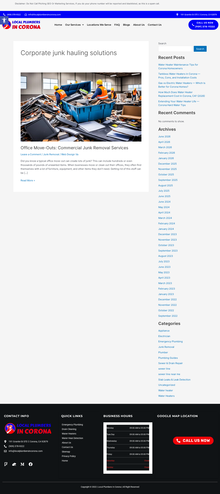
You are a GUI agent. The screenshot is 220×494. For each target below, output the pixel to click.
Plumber (163, 352)
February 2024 (166, 223)
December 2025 (167, 163)
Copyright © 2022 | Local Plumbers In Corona (101, 487)
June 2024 (164, 201)
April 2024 (164, 212)
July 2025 (163, 190)
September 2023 (168, 250)
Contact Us (155, 24)
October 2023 (166, 245)
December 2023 (167, 234)
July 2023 (164, 261)
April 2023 (164, 277)
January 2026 (166, 158)
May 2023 (164, 272)
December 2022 (167, 299)
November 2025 (167, 169)
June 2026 (164, 136)
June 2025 (164, 196)
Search (162, 43)
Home (58, 24)
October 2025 (166, 174)
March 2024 (165, 217)
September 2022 (167, 315)
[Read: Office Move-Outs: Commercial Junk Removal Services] (81, 106)
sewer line (164, 368)
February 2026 (166, 152)
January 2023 (166, 294)
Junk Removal (51, 154)
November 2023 (167, 239)
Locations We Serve (99, 24)
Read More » (28, 180)
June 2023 (164, 266)
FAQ (117, 24)
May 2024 (164, 207)
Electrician (164, 336)
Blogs (126, 24)
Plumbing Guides (168, 357)
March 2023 (165, 283)
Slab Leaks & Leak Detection (174, 379)
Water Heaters (166, 395)
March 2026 (165, 147)
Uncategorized (166, 384)
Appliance (164, 330)
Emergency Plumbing (170, 341)
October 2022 (166, 310)
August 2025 (165, 185)
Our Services (73, 24)
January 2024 (166, 228)
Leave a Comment (31, 154)
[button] (4, 20)
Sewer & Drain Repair (170, 363)
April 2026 (164, 141)
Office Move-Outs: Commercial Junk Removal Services (74, 147)
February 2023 (166, 288)
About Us (139, 24)
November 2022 (167, 304)
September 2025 (167, 179)
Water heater (165, 390)
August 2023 (165, 255)
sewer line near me (169, 374)
